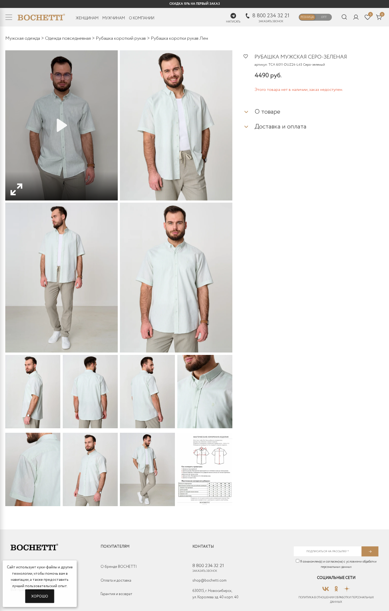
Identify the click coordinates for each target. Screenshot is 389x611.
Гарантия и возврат (116, 594)
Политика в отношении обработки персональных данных (336, 600)
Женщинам (87, 18)
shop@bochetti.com (209, 580)
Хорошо (39, 596)
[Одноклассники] (336, 587)
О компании (141, 18)
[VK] (325, 587)
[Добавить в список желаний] (249, 56)
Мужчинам (113, 18)
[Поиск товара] (344, 17)
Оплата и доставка (116, 580)
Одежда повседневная (68, 38)
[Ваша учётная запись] (356, 17)
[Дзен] (346, 587)
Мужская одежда (22, 38)
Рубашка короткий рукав (121, 38)
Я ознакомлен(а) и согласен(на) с (338, 564)
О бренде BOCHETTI (119, 566)
